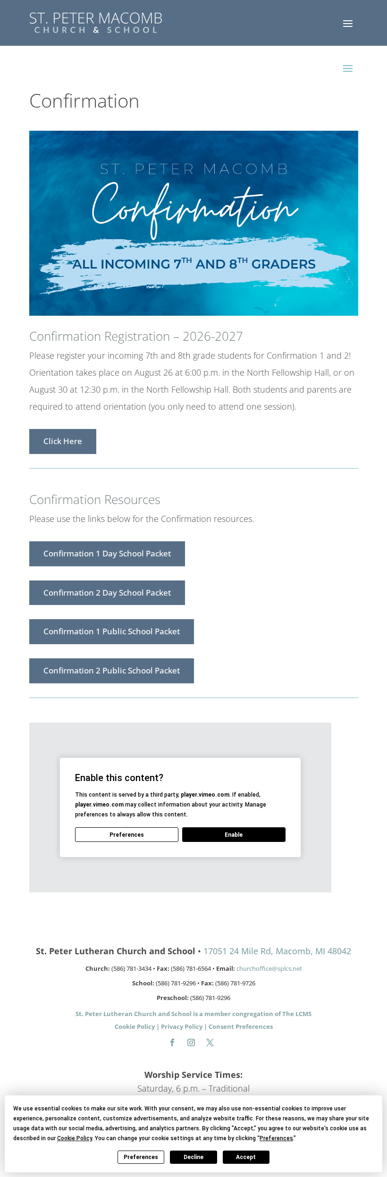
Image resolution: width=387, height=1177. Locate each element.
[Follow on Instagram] (191, 1042)
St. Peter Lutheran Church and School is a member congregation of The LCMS (193, 1013)
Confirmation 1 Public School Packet (111, 631)
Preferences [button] (276, 1138)
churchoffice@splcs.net (269, 968)
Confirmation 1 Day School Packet (107, 553)
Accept (246, 1157)
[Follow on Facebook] (172, 1042)
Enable (234, 835)
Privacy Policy (181, 1026)
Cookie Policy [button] (74, 1138)
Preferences (141, 1157)
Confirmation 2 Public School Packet (111, 670)
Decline (193, 1157)
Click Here (62, 441)
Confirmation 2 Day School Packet (107, 592)
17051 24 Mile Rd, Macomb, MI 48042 (277, 951)
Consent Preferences (241, 1026)
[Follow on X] (210, 1042)
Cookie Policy (135, 1026)
